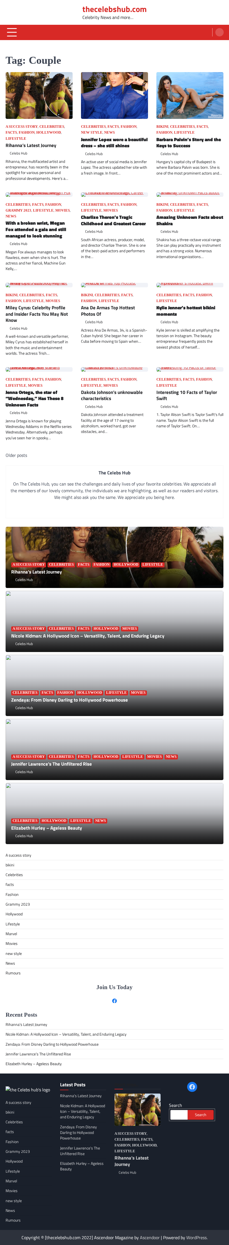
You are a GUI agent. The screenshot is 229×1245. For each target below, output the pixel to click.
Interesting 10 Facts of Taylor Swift (186, 395)
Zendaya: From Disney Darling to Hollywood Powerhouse (69, 700)
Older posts (16, 455)
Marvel (11, 934)
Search (175, 1105)
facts (11, 132)
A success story (22, 127)
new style (91, 132)
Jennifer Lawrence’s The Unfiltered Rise (52, 764)
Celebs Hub (18, 153)
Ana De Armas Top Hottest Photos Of (108, 311)
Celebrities (51, 127)
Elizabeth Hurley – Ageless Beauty (46, 828)
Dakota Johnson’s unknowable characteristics (112, 395)
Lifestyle (16, 139)
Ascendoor (150, 1237)
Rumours (13, 973)
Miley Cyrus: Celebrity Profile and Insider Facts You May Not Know (37, 314)
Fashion (27, 132)
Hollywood (48, 132)
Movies (62, 210)
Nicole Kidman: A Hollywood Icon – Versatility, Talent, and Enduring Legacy (87, 635)
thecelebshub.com (114, 9)
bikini (162, 127)
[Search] (219, 32)
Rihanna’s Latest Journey (31, 145)
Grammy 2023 (18, 210)
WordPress (196, 1237)
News (109, 132)
